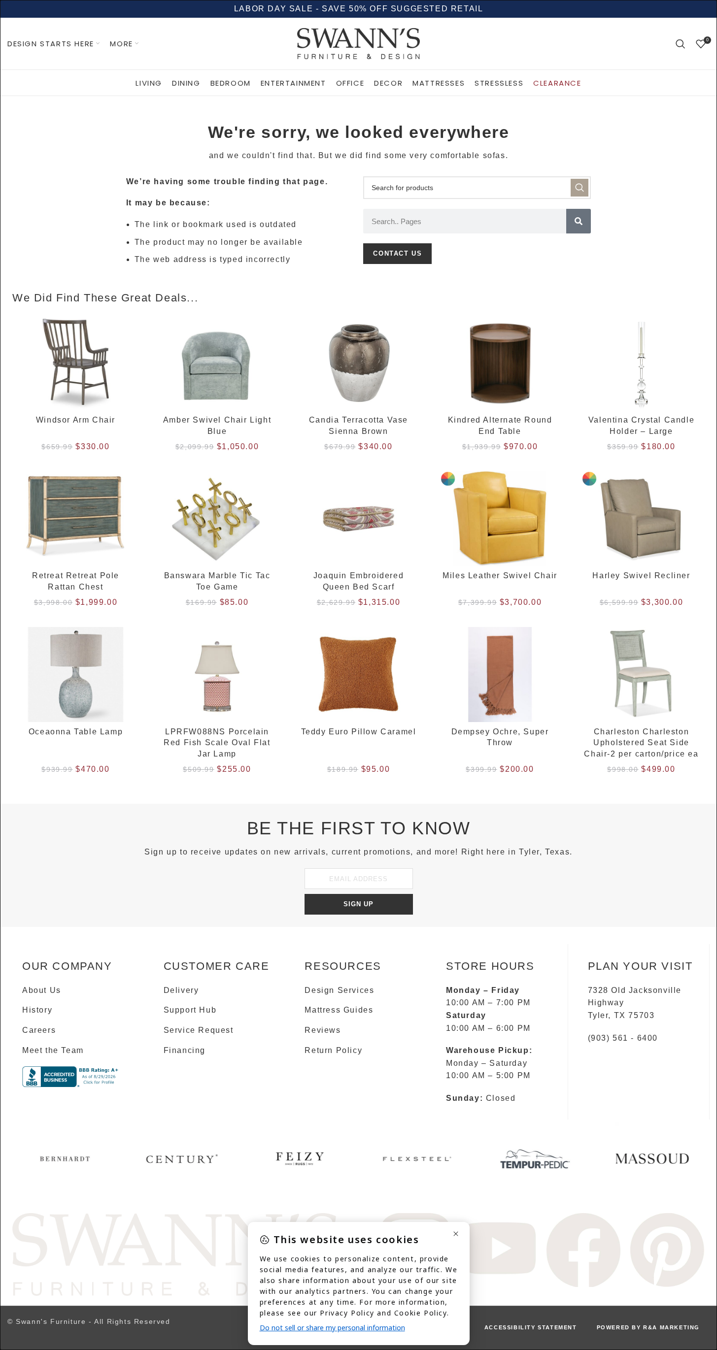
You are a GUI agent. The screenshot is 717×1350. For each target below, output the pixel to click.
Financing (184, 1050)
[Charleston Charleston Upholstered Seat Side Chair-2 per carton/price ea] (641, 674)
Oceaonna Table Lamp (76, 731)
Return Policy (333, 1050)
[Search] (681, 44)
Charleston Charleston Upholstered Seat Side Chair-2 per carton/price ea (641, 742)
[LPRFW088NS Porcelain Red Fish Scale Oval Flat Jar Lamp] (217, 674)
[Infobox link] (64, 1162)
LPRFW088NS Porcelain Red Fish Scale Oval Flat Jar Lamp (217, 742)
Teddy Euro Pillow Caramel (358, 731)
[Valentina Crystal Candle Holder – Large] (641, 363)
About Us (41, 990)
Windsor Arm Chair (75, 420)
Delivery (181, 990)
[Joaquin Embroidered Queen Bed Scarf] (358, 518)
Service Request (199, 1030)
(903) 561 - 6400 (623, 1038)
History (37, 1010)
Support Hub (190, 1010)
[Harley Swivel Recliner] (641, 518)
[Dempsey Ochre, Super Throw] (500, 674)
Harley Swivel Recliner (641, 575)
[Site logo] (358, 43)
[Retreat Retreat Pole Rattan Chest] (75, 518)
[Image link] (175, 1254)
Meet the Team (53, 1050)
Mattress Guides (339, 1010)
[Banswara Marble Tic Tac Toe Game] (217, 518)
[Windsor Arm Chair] (75, 363)
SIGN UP (358, 904)
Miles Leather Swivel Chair (500, 575)
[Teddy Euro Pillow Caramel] (358, 674)
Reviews (323, 1030)
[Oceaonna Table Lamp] (75, 674)
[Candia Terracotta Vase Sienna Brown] (358, 363)
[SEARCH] (579, 188)
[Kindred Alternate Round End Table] (500, 363)
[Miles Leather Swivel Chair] (500, 518)
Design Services (339, 990)
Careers (39, 1030)
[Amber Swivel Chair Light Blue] (217, 363)
